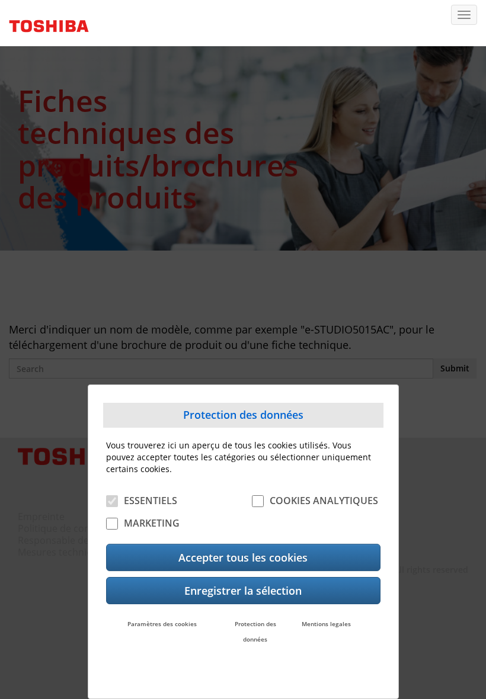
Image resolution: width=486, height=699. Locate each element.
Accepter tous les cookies (243, 557)
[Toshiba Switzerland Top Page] (44, 22)
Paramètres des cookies (162, 624)
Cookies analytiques (324, 500)
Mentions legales (326, 624)
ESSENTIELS (150, 500)
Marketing (152, 523)
